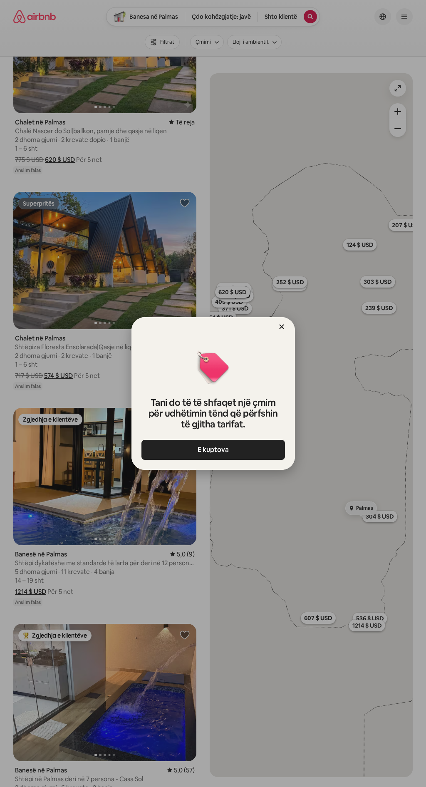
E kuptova (213, 449)
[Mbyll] (281, 326)
